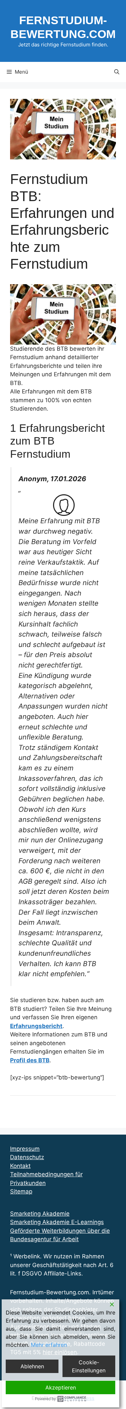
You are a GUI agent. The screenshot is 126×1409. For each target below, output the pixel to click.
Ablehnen (32, 1366)
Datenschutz (27, 1157)
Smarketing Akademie (40, 1213)
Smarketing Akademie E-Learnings (57, 1222)
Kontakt (20, 1166)
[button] (117, 72)
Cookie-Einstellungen (89, 1366)
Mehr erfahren (49, 1344)
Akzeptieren (60, 1387)
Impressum (25, 1148)
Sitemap (21, 1191)
